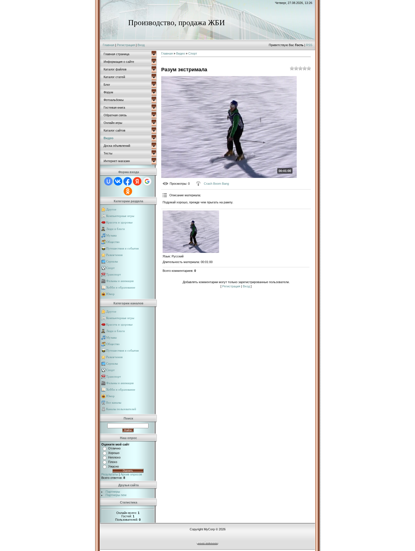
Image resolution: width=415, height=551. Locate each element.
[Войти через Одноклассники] (128, 191)
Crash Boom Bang (216, 183)
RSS (309, 45)
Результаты (109, 474)
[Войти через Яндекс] (137, 181)
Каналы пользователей (121, 409)
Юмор (110, 294)
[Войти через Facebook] (127, 181)
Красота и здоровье (119, 222)
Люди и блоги (115, 229)
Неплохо (114, 457)
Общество (113, 242)
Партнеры (113, 491)
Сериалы (112, 261)
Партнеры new (116, 495)
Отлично (114, 448)
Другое (111, 209)
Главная (108, 45)
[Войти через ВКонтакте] (118, 181)
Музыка (111, 235)
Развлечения (114, 255)
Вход (141, 45)
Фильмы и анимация (120, 281)
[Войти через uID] (108, 181)
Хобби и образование (120, 287)
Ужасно (113, 466)
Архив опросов (131, 474)
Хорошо (113, 453)
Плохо (112, 462)
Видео (180, 53)
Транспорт (113, 274)
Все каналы (113, 402)
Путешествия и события (122, 248)
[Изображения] (191, 231)
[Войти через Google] (147, 181)
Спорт (110, 268)
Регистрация (126, 45)
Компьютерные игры (120, 216)
